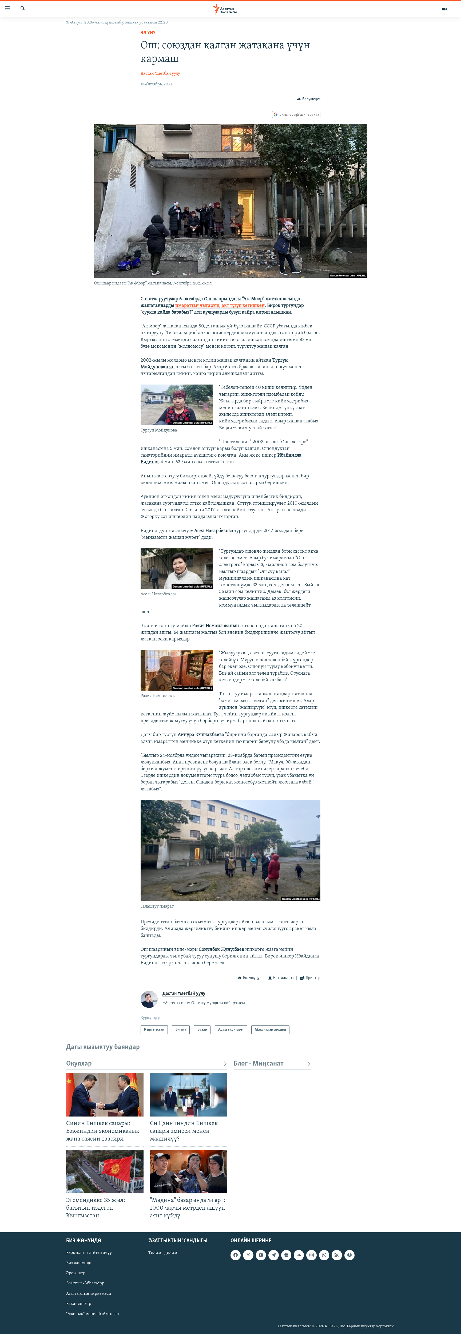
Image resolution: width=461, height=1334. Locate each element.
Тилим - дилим (162, 1253)
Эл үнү (148, 33)
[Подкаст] (349, 1255)
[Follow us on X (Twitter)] (248, 1255)
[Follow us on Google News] (286, 1255)
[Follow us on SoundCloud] (299, 1255)
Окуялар (79, 1063)
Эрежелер (75, 1273)
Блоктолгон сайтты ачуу (89, 1253)
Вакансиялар (78, 1304)
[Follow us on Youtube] (261, 1255)
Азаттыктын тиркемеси (88, 1294)
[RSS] (337, 1255)
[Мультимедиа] (444, 9)
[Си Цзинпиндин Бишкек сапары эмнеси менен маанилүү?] (188, 1095)
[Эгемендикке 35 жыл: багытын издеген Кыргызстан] (105, 1171)
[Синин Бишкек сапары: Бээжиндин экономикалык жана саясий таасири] (105, 1095)
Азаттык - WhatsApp (85, 1283)
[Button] (308, 99)
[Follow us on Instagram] (311, 1255)
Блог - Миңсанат (259, 1063)
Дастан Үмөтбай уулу (160, 74)
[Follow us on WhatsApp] (324, 1255)
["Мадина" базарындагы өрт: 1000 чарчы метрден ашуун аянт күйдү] (188, 1171)
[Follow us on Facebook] (235, 1255)
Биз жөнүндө (78, 1263)
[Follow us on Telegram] (273, 1255)
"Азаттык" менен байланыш (92, 1314)
